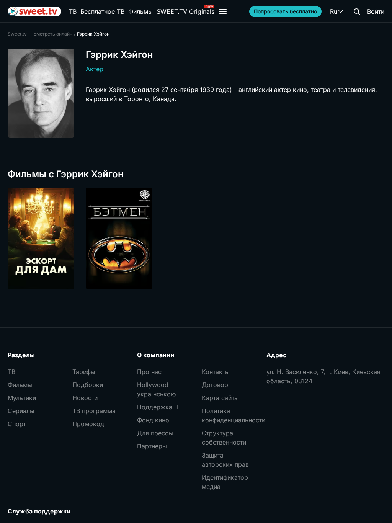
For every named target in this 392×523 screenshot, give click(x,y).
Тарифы (83, 372)
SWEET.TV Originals (185, 11)
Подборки (87, 385)
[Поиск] (356, 11)
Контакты (216, 372)
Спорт (17, 424)
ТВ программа (94, 411)
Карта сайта (220, 398)
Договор (215, 385)
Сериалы (21, 411)
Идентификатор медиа (225, 482)
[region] (196, 238)
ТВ (73, 11)
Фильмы (140, 11)
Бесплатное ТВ (102, 11)
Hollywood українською (156, 389)
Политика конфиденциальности (228, 415)
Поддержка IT (158, 407)
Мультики (22, 398)
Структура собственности (224, 437)
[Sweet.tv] (34, 11)
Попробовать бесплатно (285, 11)
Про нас (149, 372)
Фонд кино (153, 420)
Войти (375, 11)
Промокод (88, 424)
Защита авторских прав (225, 459)
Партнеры (152, 446)
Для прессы (155, 433)
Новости (85, 398)
